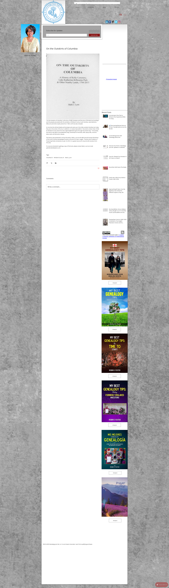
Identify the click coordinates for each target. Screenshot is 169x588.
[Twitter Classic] (116, 22)
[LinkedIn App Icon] (106, 22)
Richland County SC (59, 157)
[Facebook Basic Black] (113, 22)
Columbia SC (49, 157)
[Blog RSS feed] (122, 232)
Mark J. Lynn (68, 157)
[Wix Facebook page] (110, 22)
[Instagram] (119, 22)
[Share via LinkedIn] (56, 163)
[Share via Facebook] (47, 163)
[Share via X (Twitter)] (51, 163)
